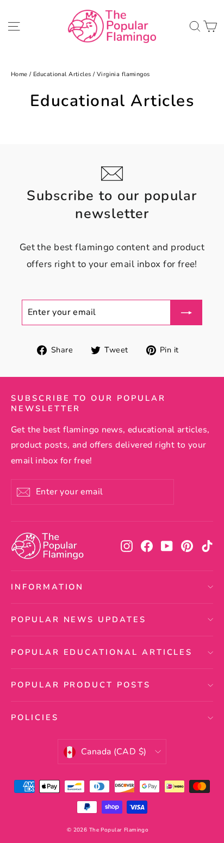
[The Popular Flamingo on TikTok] (207, 546)
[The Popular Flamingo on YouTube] (167, 546)
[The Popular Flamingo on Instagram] (127, 546)
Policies (35, 717)
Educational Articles (62, 74)
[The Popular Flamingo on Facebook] (147, 546)
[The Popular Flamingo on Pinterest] (187, 546)
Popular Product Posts (81, 684)
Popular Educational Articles (101, 652)
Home (19, 74)
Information (47, 586)
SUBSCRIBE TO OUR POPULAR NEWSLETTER (88, 403)
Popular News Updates (78, 619)
